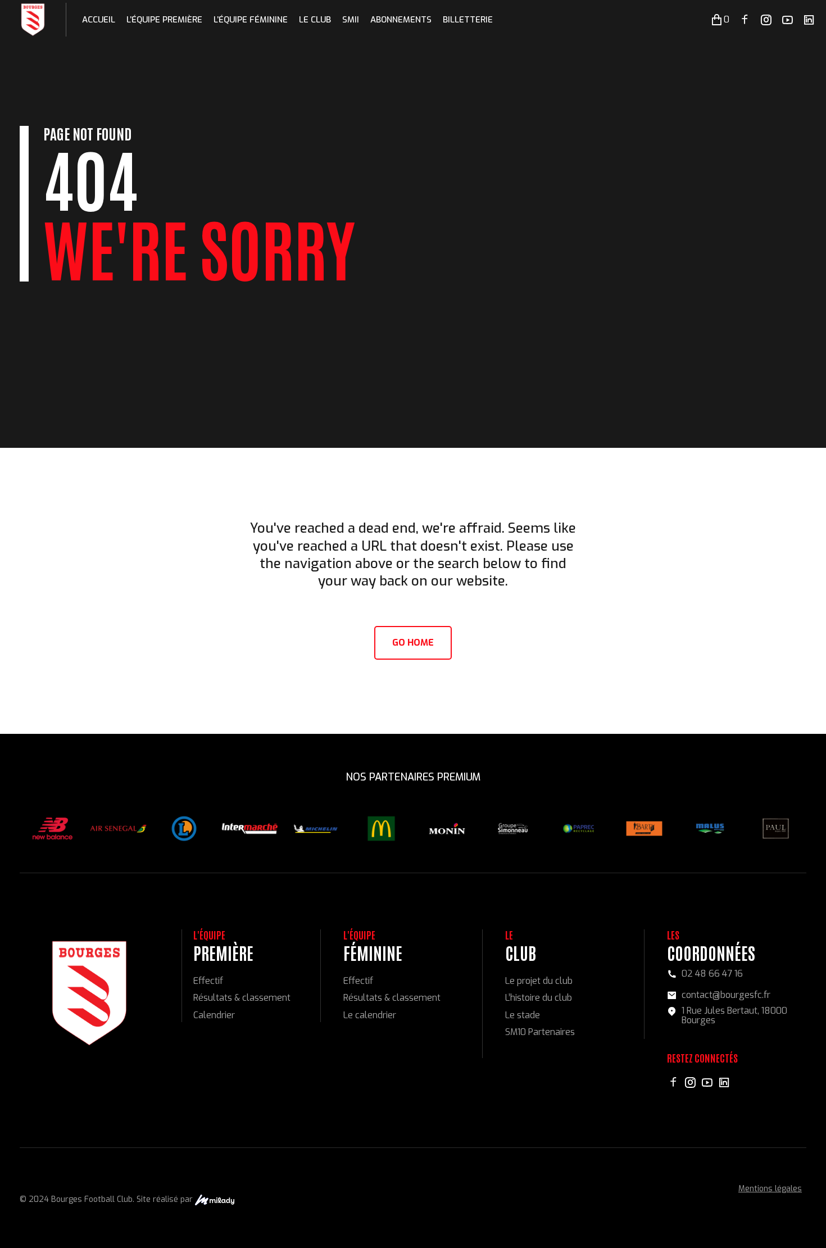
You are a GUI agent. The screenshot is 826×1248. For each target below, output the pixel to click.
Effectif (208, 981)
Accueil (98, 19)
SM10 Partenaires (540, 1032)
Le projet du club (539, 981)
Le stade (522, 1015)
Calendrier (214, 1015)
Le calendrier (369, 1015)
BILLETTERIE (468, 19)
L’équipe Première (164, 19)
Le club (315, 19)
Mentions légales (770, 1188)
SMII (350, 19)
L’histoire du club (538, 998)
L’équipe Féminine (251, 19)
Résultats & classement (242, 998)
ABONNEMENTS (401, 19)
